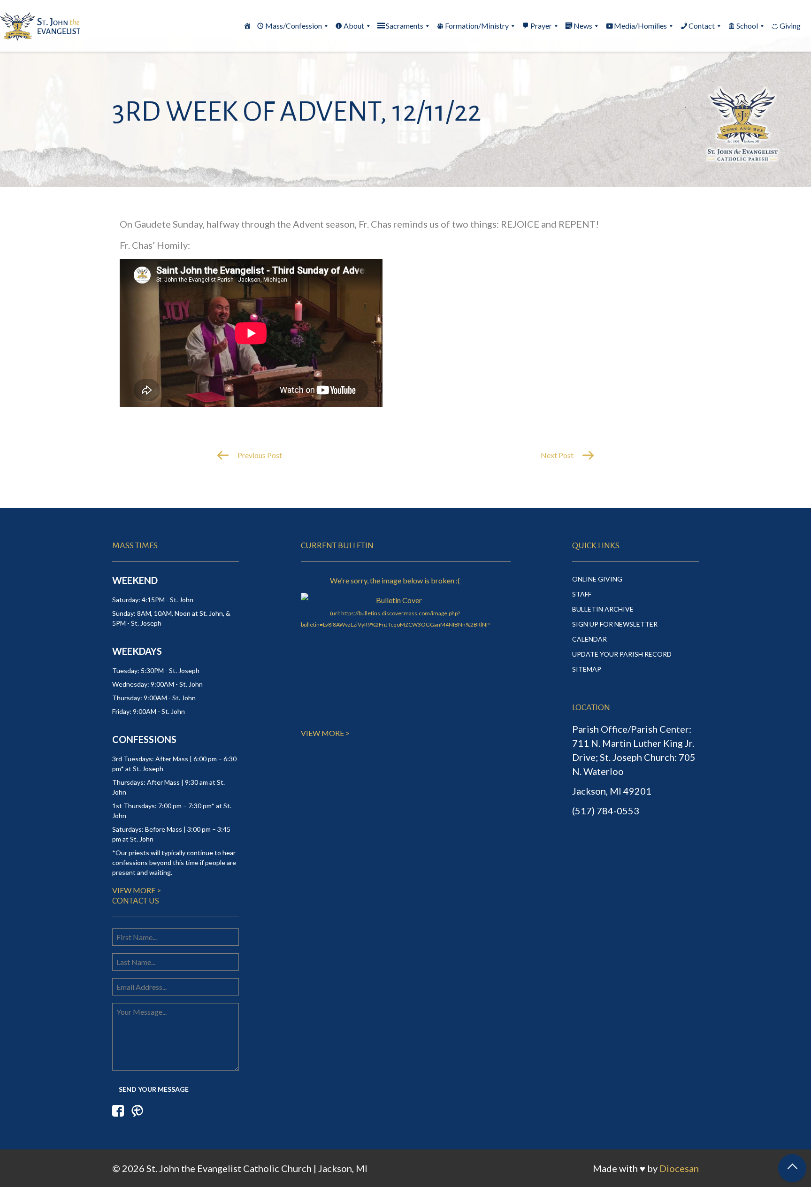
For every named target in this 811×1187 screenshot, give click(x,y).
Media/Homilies (640, 25)
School (747, 25)
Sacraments (404, 25)
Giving (790, 25)
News (583, 25)
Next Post (558, 455)
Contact (702, 25)
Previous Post (259, 455)
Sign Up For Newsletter (615, 624)
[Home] (247, 26)
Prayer (541, 25)
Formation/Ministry (477, 25)
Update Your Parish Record (622, 654)
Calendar (589, 639)
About (354, 25)
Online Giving (597, 579)
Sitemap (586, 669)
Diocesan (679, 1168)
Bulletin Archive (603, 609)
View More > (136, 890)
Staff (581, 594)
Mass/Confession (293, 25)
